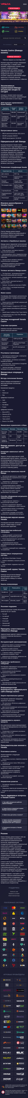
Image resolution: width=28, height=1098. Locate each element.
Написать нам (14, 891)
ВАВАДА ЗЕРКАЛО (14, 56)
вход (25, 4)
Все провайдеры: (7, 44)
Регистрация (14, 8)
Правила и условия (14, 893)
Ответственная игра (14, 895)
